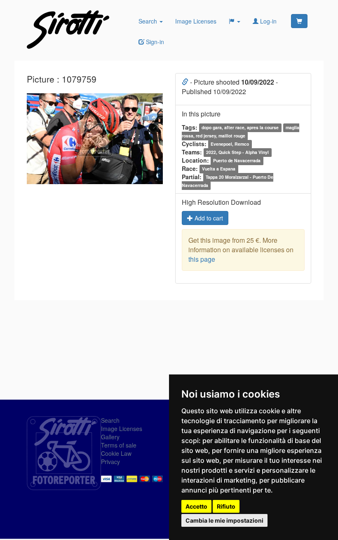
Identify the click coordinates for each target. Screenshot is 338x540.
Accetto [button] (196, 506)
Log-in (267, 21)
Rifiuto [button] (226, 506)
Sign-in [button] (154, 42)
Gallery (110, 437)
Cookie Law (116, 453)
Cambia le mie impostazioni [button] (224, 520)
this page (201, 259)
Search (148, 21)
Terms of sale (118, 445)
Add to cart (208, 218)
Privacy (110, 461)
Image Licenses (195, 21)
